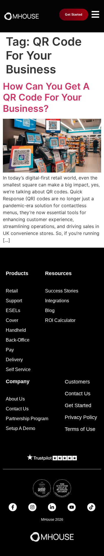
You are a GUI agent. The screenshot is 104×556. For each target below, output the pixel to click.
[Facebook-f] (13, 507)
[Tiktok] (91, 507)
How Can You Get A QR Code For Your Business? (46, 97)
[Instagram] (32, 507)
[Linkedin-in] (52, 507)
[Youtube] (72, 507)
